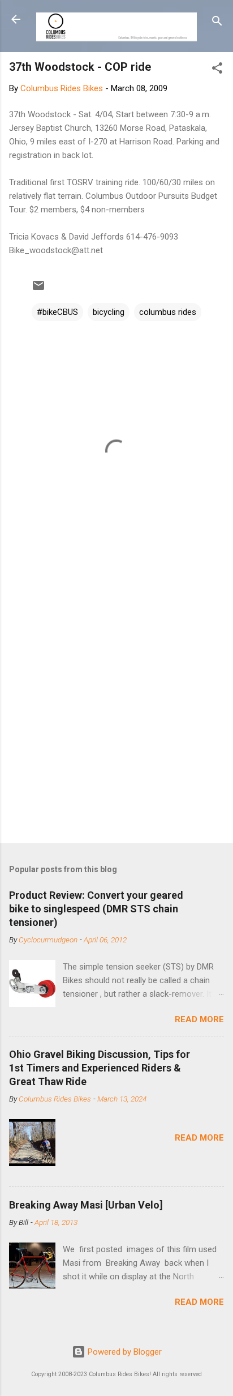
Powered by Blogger (123, 1352)
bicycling (108, 312)
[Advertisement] (116, 708)
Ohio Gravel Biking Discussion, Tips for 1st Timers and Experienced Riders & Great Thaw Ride (99, 1067)
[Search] (217, 23)
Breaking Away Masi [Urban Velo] (86, 1205)
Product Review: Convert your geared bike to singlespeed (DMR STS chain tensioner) (96, 908)
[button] (217, 70)
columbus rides (167, 312)
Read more (199, 1019)
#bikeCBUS (57, 312)
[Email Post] (38, 289)
